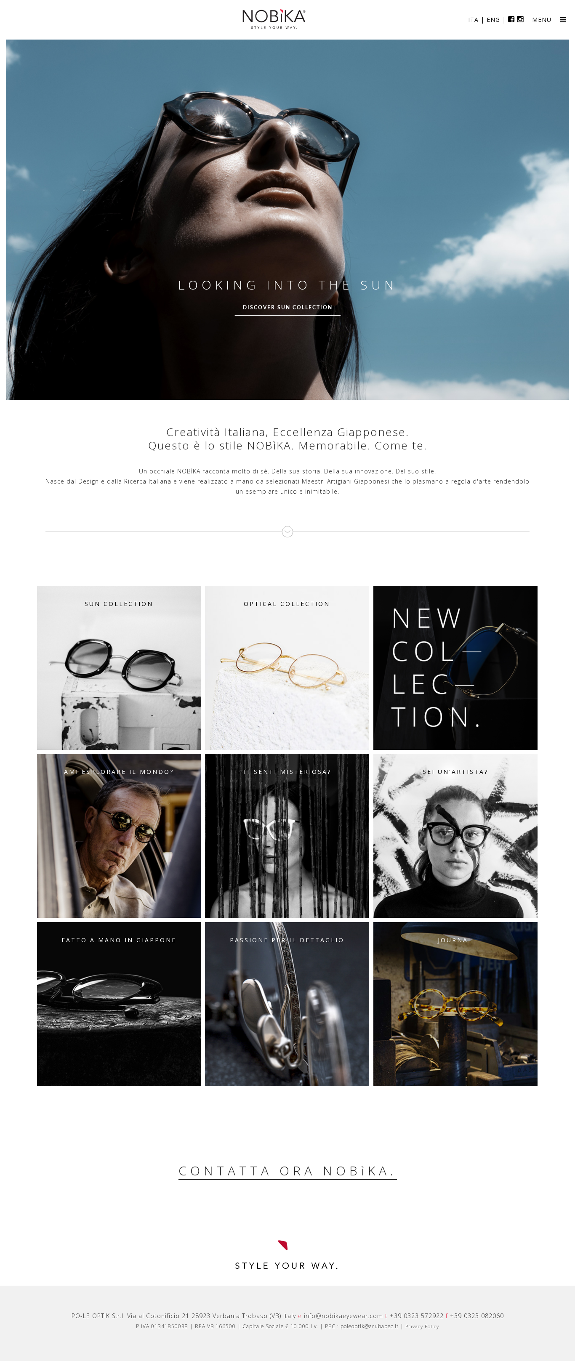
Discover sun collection (288, 307)
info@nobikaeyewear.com (343, 1316)
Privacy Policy (422, 1326)
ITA (473, 20)
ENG (493, 20)
